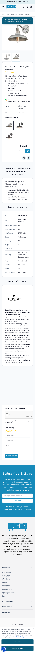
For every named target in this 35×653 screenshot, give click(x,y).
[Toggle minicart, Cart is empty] (31, 7)
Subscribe (17, 501)
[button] (17, 567)
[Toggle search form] (23, 7)
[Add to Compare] (28, 158)
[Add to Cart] (27, 151)
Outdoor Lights (7, 589)
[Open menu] (3, 7)
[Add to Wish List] (24, 158)
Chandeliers (6, 572)
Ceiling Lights (6, 575)
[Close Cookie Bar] (33, 629)
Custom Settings (17, 648)
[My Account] (27, 7)
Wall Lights (6, 579)
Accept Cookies (17, 642)
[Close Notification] (30, 21)
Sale (3, 596)
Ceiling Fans (6, 586)
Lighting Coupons (8, 593)
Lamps (4, 582)
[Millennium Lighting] (17, 298)
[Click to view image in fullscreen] (17, 35)
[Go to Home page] (11, 7)
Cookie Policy (20, 637)
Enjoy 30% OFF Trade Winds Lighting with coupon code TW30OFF (15, 20)
